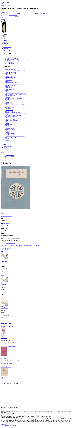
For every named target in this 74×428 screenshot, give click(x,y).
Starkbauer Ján (4, 338)
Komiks (8, 106)
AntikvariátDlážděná (3, 18)
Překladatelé (22, 245)
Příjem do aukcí (7, 47)
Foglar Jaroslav (9, 91)
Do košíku (3, 3)
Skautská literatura (10, 128)
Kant (7, 103)
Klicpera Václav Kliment (6, 216)
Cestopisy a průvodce (11, 77)
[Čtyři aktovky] (15, 208)
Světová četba (7, 223)
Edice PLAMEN (10, 89)
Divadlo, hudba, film (11, 85)
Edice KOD (9, 86)
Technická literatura (10, 133)
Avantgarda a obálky (11, 72)
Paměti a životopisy (10, 119)
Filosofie (8, 90)
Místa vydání (36, 245)
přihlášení (3, 12)
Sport (7, 130)
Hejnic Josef (3, 358)
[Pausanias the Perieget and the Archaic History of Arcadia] (4, 355)
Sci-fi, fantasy (9, 127)
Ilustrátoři (11, 245)
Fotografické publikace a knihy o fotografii (16, 93)
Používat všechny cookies (6, 426)
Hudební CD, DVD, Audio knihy (14, 98)
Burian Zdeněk (9, 76)
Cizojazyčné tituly (10, 78)
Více (2, 424)
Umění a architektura (11, 137)
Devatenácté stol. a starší (12, 82)
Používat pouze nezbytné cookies (8, 425)
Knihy (2, 245)
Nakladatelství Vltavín (11, 116)
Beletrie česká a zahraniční (12, 73)
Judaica (8, 100)
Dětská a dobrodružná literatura (13, 84)
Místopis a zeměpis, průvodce (13, 112)
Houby (8, 97)
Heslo (18, 13)
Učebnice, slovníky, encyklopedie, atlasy (15, 136)
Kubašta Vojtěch (10, 107)
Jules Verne (9, 102)
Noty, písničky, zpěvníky (12, 117)
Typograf (16, 245)
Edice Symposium (10, 69)
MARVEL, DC (10, 111)
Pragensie (8, 121)
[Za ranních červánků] (4, 376)
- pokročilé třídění (13, 15)
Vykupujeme (6, 43)
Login (2, 13)
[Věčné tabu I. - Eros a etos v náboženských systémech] (3, 335)
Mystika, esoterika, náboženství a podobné (16, 114)
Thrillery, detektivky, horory (12, 134)
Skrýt (4, 424)
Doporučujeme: (6, 323)
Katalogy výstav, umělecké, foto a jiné (15, 104)
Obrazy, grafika (6, 249)
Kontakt (5, 147)
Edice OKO (9, 87)
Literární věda (9, 110)
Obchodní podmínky (8, 146)
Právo (7, 123)
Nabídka (5, 42)
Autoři (6, 245)
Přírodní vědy (9, 124)
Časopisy (8, 81)
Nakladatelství (29, 245)
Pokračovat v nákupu (5, 5)
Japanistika (8, 99)
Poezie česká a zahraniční (12, 120)
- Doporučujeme (10, 63)
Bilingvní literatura (10, 74)
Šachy (7, 125)
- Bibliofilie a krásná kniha (12, 58)
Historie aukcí (6, 48)
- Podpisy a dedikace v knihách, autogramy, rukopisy (18, 60)
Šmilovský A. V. (4, 378)
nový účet (8, 12)
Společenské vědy (10, 129)
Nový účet (42, 13)
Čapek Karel (9, 80)
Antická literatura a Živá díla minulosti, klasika (17, 71)
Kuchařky (8, 108)
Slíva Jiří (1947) (4, 261)
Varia (7, 138)
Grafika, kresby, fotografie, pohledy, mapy (16, 94)
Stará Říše (8, 132)
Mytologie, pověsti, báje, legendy (14, 115)
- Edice (8, 57)
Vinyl (7, 140)
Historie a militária (10, 95)
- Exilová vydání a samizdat (12, 59)
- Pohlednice (9, 62)
